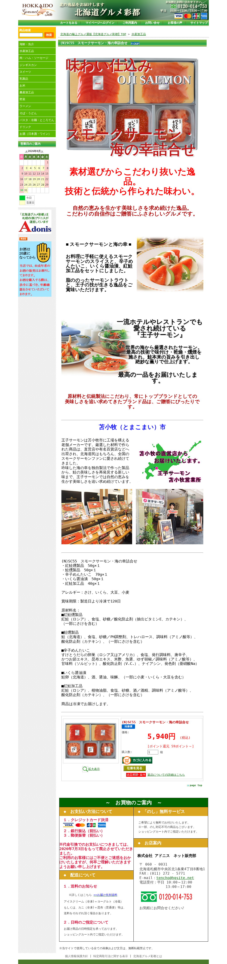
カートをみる (68, 22)
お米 (22, 85)
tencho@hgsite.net (175, 878)
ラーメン (25, 106)
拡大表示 (94, 769)
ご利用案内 (130, 22)
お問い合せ (152, 22)
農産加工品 (27, 92)
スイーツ (25, 71)
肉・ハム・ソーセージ (34, 58)
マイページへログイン (100, 22)
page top (196, 785)
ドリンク (25, 127)
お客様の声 (175, 22)
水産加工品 (27, 51)
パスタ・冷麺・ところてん (37, 120)
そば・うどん (28, 113)
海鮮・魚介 (27, 44)
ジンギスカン (28, 65)
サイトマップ (199, 22)
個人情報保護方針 (76, 956)
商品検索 (25, 30)
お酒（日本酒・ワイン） (35, 133)
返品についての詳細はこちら (166, 774)
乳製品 (24, 78)
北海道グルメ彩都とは (147, 956)
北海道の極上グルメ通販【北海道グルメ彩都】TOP (93, 34)
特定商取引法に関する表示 (110, 956)
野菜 (22, 99)
